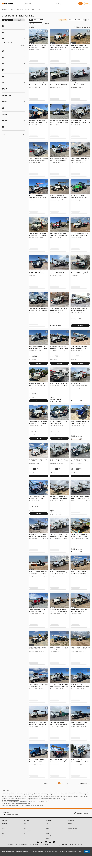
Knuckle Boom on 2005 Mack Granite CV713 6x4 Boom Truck (58, 234)
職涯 (2, 831)
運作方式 (19, 9)
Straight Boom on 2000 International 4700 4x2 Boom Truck (79, 197)
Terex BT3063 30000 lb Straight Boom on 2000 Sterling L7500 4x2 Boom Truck (59, 160)
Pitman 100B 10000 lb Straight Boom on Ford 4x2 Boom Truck (58, 761)
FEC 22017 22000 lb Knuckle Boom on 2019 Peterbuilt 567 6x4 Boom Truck (80, 461)
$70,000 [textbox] (33, 506)
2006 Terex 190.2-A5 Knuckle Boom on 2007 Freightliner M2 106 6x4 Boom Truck (58, 611)
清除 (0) (22, 45)
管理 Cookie (62, 851)
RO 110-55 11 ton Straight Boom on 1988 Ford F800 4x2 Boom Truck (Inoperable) (80, 536)
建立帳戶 (87, 3)
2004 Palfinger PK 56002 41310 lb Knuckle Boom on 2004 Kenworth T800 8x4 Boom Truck (59, 47)
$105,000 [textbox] (54, 469)
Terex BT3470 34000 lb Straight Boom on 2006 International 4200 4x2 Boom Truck (38, 235)
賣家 (25, 826)
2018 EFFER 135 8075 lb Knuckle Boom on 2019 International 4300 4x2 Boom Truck (38, 423)
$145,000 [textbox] (54, 356)
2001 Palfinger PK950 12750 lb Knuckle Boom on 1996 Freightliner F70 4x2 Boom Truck (80, 84)
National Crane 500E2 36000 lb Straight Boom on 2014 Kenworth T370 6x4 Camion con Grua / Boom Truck (59, 537)
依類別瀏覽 (4, 9)
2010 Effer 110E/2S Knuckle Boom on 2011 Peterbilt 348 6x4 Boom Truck (38, 385)
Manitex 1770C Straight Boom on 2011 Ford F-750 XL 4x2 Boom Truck (38, 272)
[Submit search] (59, 3)
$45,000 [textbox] (33, 431)
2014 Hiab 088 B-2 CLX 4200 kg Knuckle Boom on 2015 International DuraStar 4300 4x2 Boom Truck (38, 762)
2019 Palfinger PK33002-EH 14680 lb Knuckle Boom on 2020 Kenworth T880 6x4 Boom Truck (59, 461)
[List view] (88, 20)
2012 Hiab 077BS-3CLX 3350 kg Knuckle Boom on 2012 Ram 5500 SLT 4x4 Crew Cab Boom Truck (80, 573)
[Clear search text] (57, 3)
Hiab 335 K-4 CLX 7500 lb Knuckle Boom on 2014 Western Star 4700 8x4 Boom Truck (38, 724)
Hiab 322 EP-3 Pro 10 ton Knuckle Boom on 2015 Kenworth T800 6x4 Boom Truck (80, 423)
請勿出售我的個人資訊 (25, 844)
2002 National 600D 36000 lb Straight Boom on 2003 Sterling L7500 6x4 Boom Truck (58, 197)
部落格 (3, 833)
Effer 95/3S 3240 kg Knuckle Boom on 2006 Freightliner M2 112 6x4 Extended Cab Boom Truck (58, 725)
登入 (80, 3)
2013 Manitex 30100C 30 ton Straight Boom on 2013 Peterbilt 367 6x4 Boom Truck (59, 348)
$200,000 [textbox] (75, 469)
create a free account (13, 800)
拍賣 (12, 9)
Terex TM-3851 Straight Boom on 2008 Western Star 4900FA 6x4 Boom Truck (38, 160)
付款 (25, 833)
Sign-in (4, 800)
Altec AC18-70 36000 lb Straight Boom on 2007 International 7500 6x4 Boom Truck (38, 47)
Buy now (80, 325)
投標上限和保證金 (27, 831)
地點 (39, 9)
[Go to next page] (67, 783)
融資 (33, 9)
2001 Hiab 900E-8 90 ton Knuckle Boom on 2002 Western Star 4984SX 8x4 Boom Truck (38, 611)
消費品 (47, 826)
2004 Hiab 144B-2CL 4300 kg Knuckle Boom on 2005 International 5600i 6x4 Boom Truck (79, 725)
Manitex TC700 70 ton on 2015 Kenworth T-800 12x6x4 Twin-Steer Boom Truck (58, 272)
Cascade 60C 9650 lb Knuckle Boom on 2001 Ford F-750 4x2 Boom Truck (37, 84)
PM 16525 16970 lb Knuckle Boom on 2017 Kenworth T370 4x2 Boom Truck (38, 461)
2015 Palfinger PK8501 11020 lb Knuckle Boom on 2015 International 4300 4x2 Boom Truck (58, 424)
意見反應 (70, 831)
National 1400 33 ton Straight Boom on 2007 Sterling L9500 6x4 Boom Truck (38, 122)
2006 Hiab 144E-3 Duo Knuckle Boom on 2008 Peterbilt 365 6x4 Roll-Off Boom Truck (80, 761)
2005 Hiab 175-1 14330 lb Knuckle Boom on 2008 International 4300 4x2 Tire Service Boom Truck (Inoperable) (38, 311)
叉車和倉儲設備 (49, 835)
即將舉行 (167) (8, 20)
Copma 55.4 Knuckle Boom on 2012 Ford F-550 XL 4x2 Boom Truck (37, 649)
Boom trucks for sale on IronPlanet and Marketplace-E (16, 803)
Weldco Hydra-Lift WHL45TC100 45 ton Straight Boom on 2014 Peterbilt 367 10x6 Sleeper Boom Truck (59, 649)
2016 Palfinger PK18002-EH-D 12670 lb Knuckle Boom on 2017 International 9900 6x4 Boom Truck (80, 123)
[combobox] (75, 20)
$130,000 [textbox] (33, 356)
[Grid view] (85, 20)
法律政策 (16, 844)
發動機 (47, 833)
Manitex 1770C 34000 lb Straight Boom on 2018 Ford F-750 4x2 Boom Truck (59, 122)
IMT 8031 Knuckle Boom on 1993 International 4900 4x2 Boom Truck (80, 235)
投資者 (3, 828)
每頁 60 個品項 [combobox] (83, 783)
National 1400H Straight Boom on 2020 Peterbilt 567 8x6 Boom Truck (80, 160)
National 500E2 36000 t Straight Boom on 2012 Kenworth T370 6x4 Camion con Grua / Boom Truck (38, 537)
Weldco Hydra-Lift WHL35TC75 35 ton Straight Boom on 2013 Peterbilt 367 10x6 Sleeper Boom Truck (80, 649)
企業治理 (3, 826)
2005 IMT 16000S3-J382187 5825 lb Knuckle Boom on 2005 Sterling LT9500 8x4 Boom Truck (59, 385)
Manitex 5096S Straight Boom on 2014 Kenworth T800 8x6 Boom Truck (59, 498)
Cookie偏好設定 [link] (35, 844)
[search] (23, 134)
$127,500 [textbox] (75, 356)
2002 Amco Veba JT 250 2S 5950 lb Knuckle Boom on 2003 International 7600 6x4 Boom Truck (80, 612)
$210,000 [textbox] (75, 318)
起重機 (47, 838)
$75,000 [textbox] (33, 469)
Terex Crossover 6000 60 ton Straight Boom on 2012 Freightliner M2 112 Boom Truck (80, 310)
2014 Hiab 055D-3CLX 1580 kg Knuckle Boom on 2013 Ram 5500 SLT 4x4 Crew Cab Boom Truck (59, 573)
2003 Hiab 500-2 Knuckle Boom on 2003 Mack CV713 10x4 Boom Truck (80, 47)
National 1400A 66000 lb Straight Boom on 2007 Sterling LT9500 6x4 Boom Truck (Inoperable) (80, 272)
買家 (25, 823)
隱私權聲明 (10, 844)
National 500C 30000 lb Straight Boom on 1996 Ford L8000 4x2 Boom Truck (58, 84)
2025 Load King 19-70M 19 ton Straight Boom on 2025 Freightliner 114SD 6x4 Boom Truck (58, 311)
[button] (62, 20)
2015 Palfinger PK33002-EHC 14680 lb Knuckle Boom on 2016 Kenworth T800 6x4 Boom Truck (38, 348)
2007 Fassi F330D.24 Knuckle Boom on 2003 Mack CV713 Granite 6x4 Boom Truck (37, 498)
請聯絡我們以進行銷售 (72, 828)
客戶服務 (70, 823)
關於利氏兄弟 (4, 823)
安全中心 (3, 835)
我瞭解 (86, 851)
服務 (26, 9)
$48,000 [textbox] (33, 394)
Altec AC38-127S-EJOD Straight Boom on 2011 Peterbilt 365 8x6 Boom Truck (80, 348)
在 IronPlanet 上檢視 (55, 325)
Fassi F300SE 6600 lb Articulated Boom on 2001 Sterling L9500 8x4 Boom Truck (80, 385)
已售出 (19, 20)
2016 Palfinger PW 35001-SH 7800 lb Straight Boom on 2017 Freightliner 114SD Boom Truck (38, 686)
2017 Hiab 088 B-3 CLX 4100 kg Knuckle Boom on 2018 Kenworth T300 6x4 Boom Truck (80, 686)
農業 (47, 831)
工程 (47, 823)
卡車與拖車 (48, 828)
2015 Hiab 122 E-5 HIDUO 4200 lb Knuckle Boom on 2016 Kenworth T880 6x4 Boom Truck (59, 686)
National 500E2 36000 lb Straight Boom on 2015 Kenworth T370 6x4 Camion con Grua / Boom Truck (80, 499)
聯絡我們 (86, 813)
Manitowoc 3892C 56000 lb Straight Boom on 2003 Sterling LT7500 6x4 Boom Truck (37, 197)
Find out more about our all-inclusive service (31, 805)
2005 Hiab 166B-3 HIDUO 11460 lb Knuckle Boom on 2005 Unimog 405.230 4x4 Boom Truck (38, 573)
